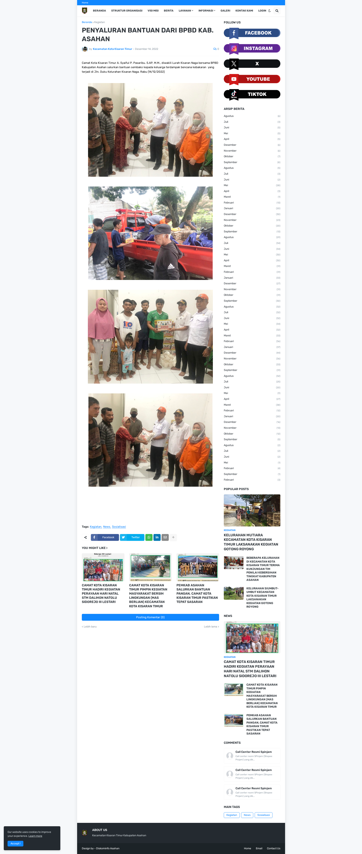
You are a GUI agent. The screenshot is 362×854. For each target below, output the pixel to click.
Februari (252, 202)
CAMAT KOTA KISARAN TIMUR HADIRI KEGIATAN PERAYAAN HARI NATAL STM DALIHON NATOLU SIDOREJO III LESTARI (101, 593)
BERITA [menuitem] (168, 10)
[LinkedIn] (157, 537)
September (252, 162)
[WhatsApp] (149, 537)
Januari (252, 208)
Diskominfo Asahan (107, 848)
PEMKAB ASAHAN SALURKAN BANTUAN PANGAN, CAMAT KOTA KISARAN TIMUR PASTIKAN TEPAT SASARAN (197, 593)
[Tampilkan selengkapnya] (173, 537)
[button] (269, 10)
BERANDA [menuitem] (99, 10)
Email (259, 848)
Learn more (35, 836)
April (252, 139)
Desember (252, 144)
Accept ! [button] (15, 843)
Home (85, 2)
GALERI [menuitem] (225, 10)
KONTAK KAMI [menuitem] (244, 10)
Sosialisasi (119, 526)
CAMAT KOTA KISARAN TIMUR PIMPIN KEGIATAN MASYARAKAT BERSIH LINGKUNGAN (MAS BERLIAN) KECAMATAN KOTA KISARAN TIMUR (148, 595)
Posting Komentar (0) (150, 617)
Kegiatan (99, 22)
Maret (252, 196)
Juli (252, 121)
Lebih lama (210, 626)
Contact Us (273, 848)
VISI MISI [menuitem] (153, 10)
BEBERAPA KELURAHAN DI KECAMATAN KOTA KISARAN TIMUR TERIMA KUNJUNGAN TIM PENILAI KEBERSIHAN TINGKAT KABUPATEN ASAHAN (263, 569)
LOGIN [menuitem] (262, 10)
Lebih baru (90, 626)
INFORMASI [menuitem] (206, 10)
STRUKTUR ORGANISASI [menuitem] (126, 10)
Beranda (87, 22)
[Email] (165, 537)
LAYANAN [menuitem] (185, 10)
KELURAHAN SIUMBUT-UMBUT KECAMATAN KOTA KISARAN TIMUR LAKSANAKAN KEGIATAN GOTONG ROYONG (262, 598)
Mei (252, 133)
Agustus (252, 116)
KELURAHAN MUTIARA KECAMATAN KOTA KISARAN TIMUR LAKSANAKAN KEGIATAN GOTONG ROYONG (251, 542)
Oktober (252, 156)
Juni (252, 127)
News (106, 526)
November (252, 150)
